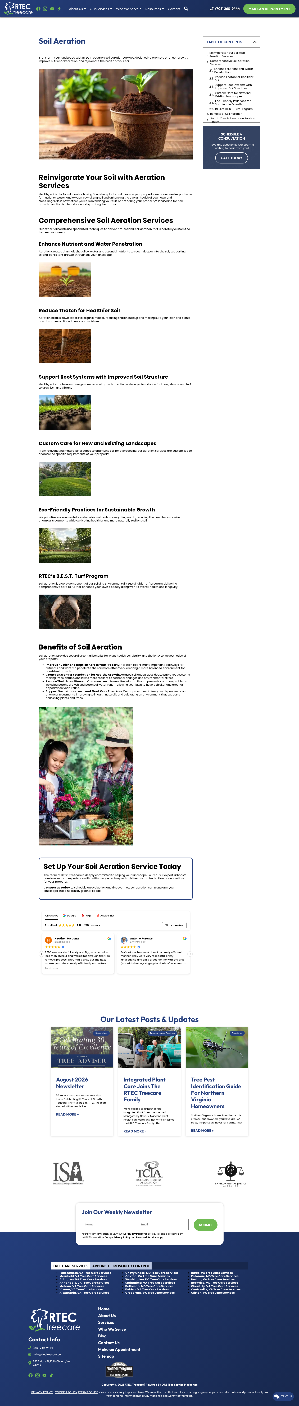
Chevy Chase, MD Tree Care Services (151, 1273)
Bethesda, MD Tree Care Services (149, 1286)
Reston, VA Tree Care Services (213, 1279)
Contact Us (109, 1342)
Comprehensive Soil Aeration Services (230, 62)
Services (106, 1322)
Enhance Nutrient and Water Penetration (233, 70)
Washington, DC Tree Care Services (151, 1279)
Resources (153, 9)
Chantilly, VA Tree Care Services (214, 1286)
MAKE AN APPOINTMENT (269, 9)
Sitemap (106, 1356)
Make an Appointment (119, 1349)
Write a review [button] (174, 925)
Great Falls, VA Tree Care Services (150, 1293)
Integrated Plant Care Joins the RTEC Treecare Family (145, 1089)
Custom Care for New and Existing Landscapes (233, 94)
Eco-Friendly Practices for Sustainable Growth (233, 102)
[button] (69, 915)
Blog (102, 1336)
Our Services (100, 9)
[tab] (70, 1265)
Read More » (67, 1114)
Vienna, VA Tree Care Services (81, 1289)
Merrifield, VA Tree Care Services (83, 1276)
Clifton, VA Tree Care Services (213, 1293)
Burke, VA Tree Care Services (212, 1273)
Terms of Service (146, 1237)
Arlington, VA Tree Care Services (83, 1279)
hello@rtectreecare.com (48, 1354)
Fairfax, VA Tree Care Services (147, 1289)
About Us (76, 9)
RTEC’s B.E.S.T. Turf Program (234, 109)
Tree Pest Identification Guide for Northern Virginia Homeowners (216, 1092)
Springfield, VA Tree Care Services (150, 1283)
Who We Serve (127, 9)
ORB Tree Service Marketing (179, 1384)
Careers (174, 8)
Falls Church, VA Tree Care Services (85, 1273)
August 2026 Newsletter (72, 1082)
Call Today (231, 158)
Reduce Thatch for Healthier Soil (234, 78)
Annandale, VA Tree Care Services (84, 1283)
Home (104, 1308)
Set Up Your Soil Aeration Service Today (232, 120)
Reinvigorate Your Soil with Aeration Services (227, 54)
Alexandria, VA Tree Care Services (84, 1293)
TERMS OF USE (88, 1392)
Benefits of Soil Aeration (226, 113)
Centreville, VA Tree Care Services (216, 1289)
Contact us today (57, 888)
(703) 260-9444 (227, 8)
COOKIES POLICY (66, 1392)
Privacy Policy (135, 1233)
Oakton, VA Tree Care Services (147, 1276)
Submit (205, 1224)
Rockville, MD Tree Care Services (214, 1283)
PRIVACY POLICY (42, 1392)
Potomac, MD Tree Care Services (214, 1276)
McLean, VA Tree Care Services (82, 1286)
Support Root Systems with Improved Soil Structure (233, 86)
